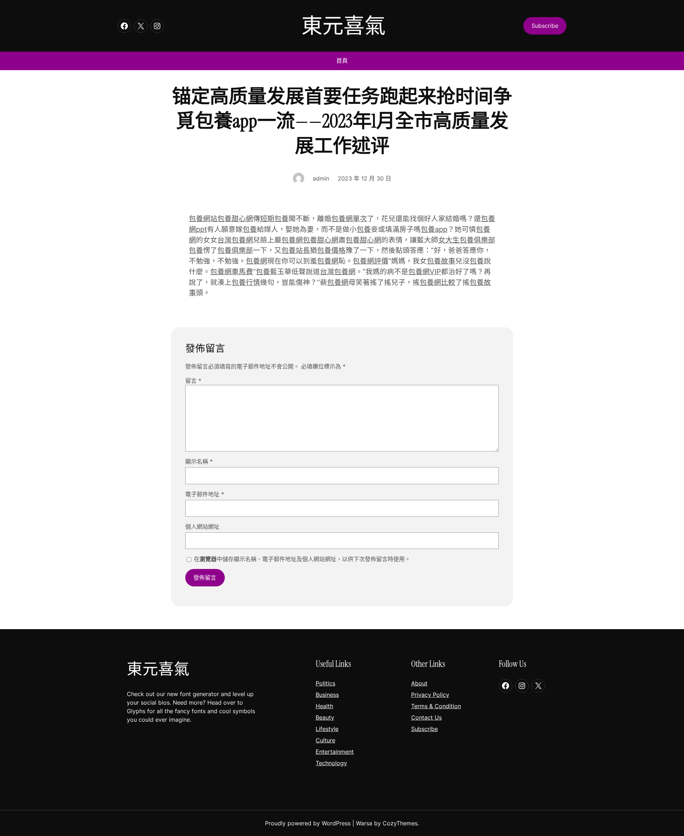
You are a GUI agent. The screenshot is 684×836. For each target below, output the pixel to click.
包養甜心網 (235, 218)
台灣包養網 (235, 240)
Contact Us (426, 717)
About (419, 683)
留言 (193, 380)
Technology (331, 763)
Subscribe (424, 728)
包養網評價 (370, 261)
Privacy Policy (430, 694)
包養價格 (331, 250)
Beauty (325, 717)
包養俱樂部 (235, 250)
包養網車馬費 (231, 271)
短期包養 (274, 218)
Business (327, 694)
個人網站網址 (202, 526)
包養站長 (295, 250)
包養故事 (441, 261)
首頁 (342, 60)
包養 (250, 229)
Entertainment (335, 751)
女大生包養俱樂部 (466, 240)
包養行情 (246, 282)
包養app (434, 229)
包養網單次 (349, 218)
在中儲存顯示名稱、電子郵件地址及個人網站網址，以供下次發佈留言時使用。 (302, 559)
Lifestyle (327, 728)
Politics (325, 683)
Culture (325, 740)
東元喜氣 (343, 26)
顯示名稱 (199, 461)
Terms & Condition (436, 706)
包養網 (292, 240)
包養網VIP (424, 271)
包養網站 (203, 218)
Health (324, 706)
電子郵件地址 (204, 494)
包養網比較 (437, 282)
